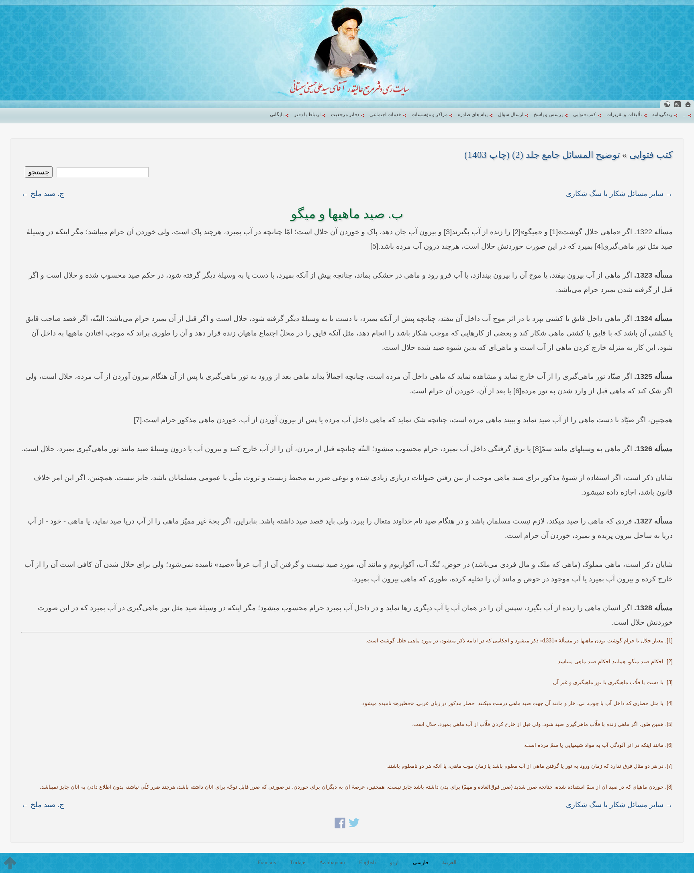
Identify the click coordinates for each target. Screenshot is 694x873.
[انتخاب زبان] (667, 104)
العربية (449, 862)
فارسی (420, 862)
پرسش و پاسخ (548, 114)
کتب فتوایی (584, 114)
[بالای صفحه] (10, 863)
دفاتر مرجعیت (345, 114)
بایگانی (277, 114)
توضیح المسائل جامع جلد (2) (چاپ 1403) (542, 155)
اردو (394, 862)
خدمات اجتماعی (385, 114)
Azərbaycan (332, 862)
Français (267, 862)
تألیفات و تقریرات (624, 114)
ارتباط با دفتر (307, 114)
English (367, 862)
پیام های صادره (473, 114)
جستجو (38, 172)
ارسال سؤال (510, 114)
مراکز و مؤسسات (429, 114)
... (684, 114)
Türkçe (297, 862)
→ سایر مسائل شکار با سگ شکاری (619, 194)
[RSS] (677, 104)
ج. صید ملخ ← (42, 194)
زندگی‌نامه (662, 114)
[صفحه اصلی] (688, 104)
